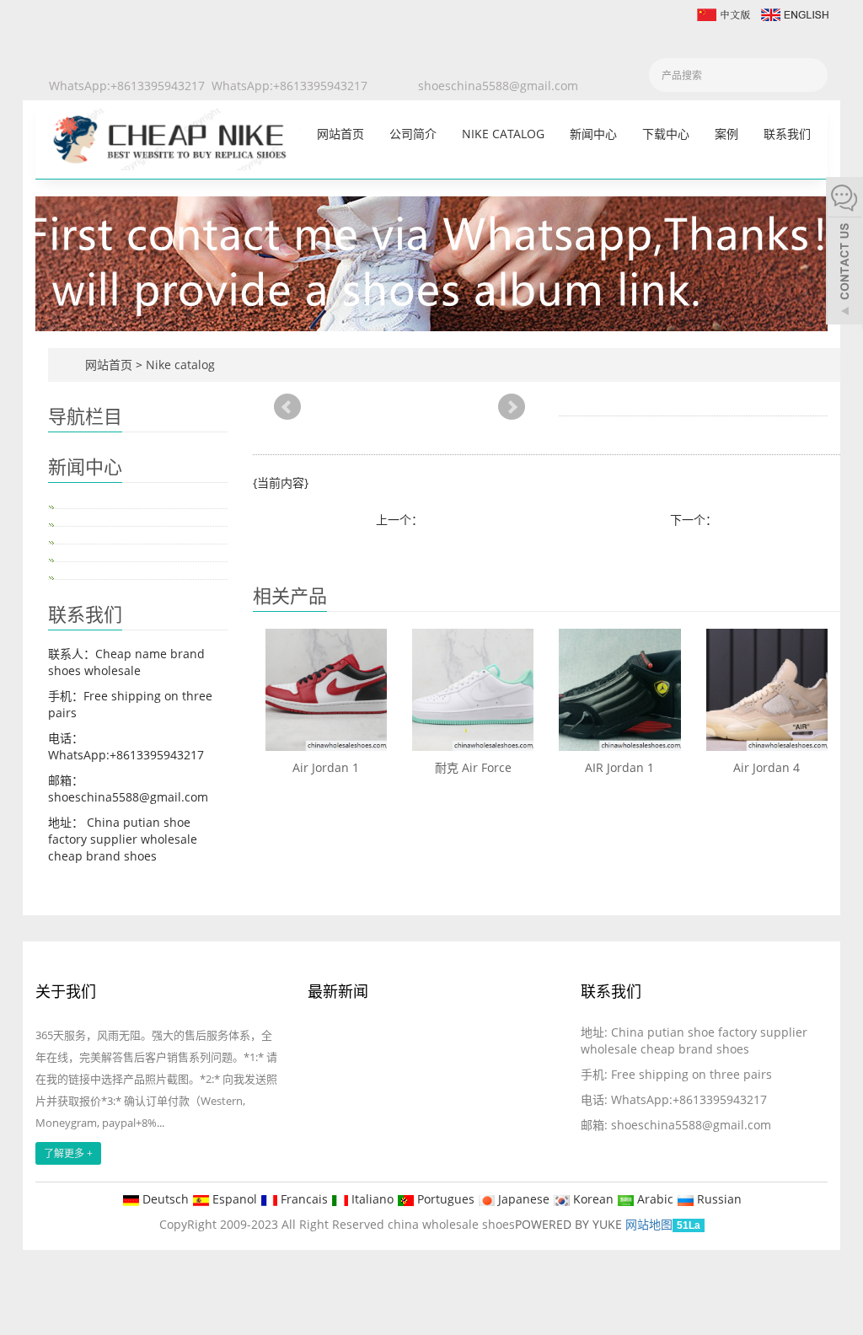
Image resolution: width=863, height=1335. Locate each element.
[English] (793, 13)
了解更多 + (68, 1153)
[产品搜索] (809, 75)
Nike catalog (503, 134)
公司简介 (413, 134)
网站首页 (340, 134)
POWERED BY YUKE (570, 1224)
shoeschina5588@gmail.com (498, 86)
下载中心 (665, 134)
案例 (726, 134)
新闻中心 (593, 134)
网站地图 (649, 1224)
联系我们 (787, 134)
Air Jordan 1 (325, 767)
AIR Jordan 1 (619, 767)
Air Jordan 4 (766, 767)
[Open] (844, 253)
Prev (287, 407)
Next (511, 407)
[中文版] (722, 13)
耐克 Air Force (473, 767)
